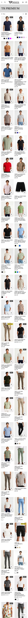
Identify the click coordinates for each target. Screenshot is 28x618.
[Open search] (5, 2)
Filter (4, 14)
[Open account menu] (23, 2)
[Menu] (1, 2)
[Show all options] (12, 38)
